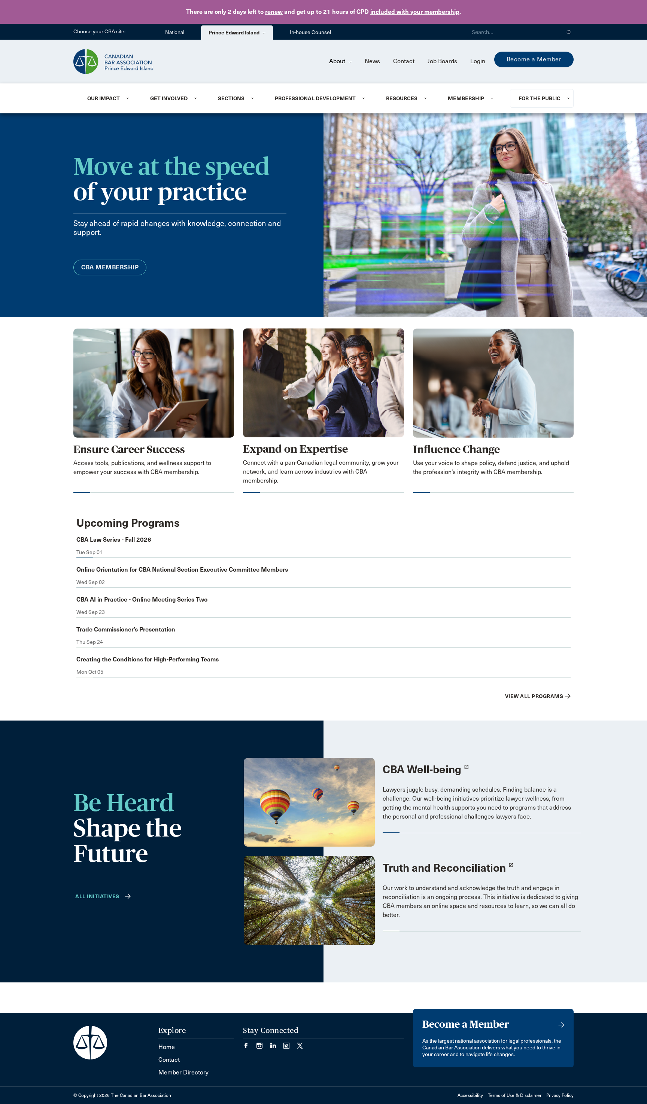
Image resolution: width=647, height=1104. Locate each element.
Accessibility (470, 1095)
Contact (403, 61)
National (174, 32)
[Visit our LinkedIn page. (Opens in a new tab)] (276, 1043)
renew (274, 11)
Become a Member (534, 59)
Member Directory (183, 1072)
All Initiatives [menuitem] (97, 896)
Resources (401, 98)
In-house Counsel (310, 32)
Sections (231, 98)
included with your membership (414, 11)
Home (166, 1047)
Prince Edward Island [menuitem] (235, 32)
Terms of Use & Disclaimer (514, 1095)
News (372, 61)
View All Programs (534, 696)
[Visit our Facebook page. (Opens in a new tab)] (249, 1043)
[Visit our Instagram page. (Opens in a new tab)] (263, 1043)
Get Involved (169, 98)
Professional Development (315, 98)
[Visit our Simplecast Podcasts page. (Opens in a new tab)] (290, 1043)
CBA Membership (110, 267)
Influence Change (456, 449)
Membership (466, 98)
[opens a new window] (309, 801)
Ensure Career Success (129, 449)
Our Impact (103, 98)
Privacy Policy (560, 1095)
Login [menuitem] (477, 61)
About (338, 61)
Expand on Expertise (295, 449)
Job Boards (442, 61)
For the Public (540, 98)
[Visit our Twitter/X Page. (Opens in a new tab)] (300, 1043)
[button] (569, 32)
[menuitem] (109, 98)
